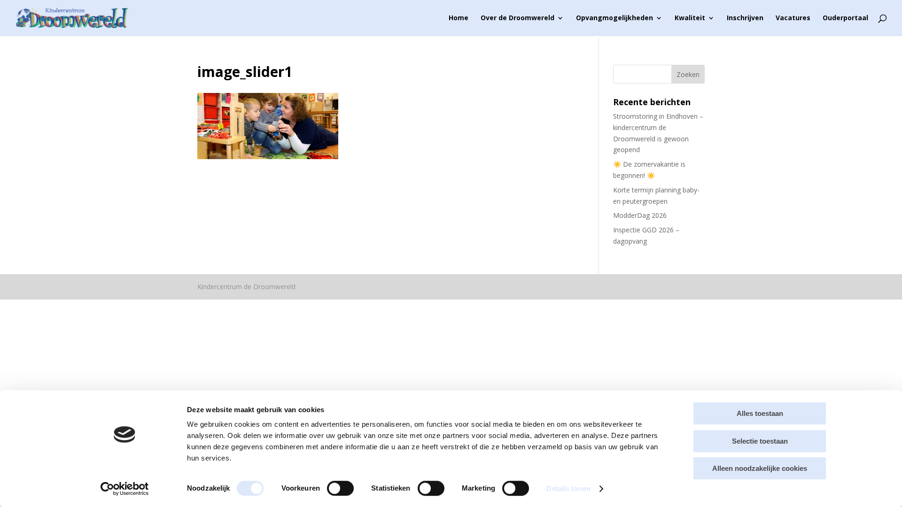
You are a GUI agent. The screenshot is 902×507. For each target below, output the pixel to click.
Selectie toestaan (760, 441)
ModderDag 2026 (640, 215)
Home (458, 18)
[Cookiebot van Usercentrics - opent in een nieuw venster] (125, 489)
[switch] (340, 488)
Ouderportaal (845, 18)
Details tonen (568, 488)
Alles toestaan (760, 413)
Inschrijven (745, 18)
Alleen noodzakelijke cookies (759, 468)
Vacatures (793, 18)
